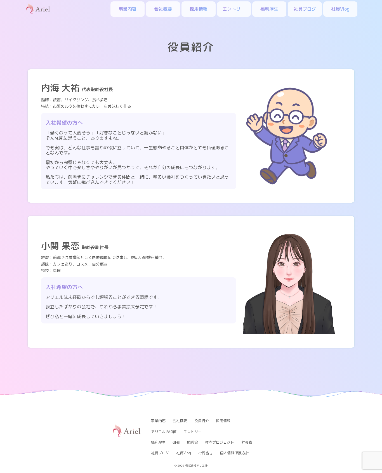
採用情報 (198, 9)
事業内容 (127, 9)
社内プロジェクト (219, 442)
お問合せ (205, 452)
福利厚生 (269, 9)
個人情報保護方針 (234, 452)
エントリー (234, 9)
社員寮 (246, 442)
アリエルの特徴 (163, 431)
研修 (176, 442)
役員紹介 (201, 420)
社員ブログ (305, 9)
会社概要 (163, 9)
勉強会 (192, 442)
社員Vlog (340, 9)
